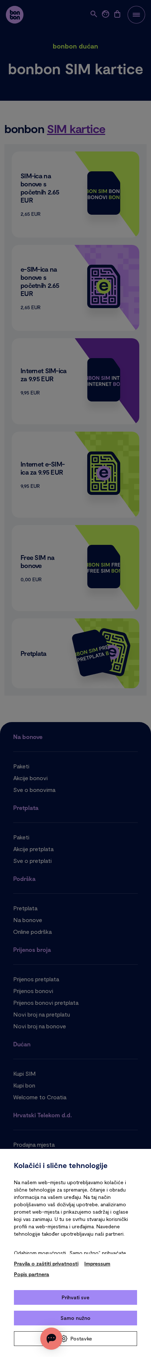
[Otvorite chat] (51, 1339)
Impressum (97, 1263)
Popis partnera (31, 1274)
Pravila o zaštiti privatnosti (46, 1263)
